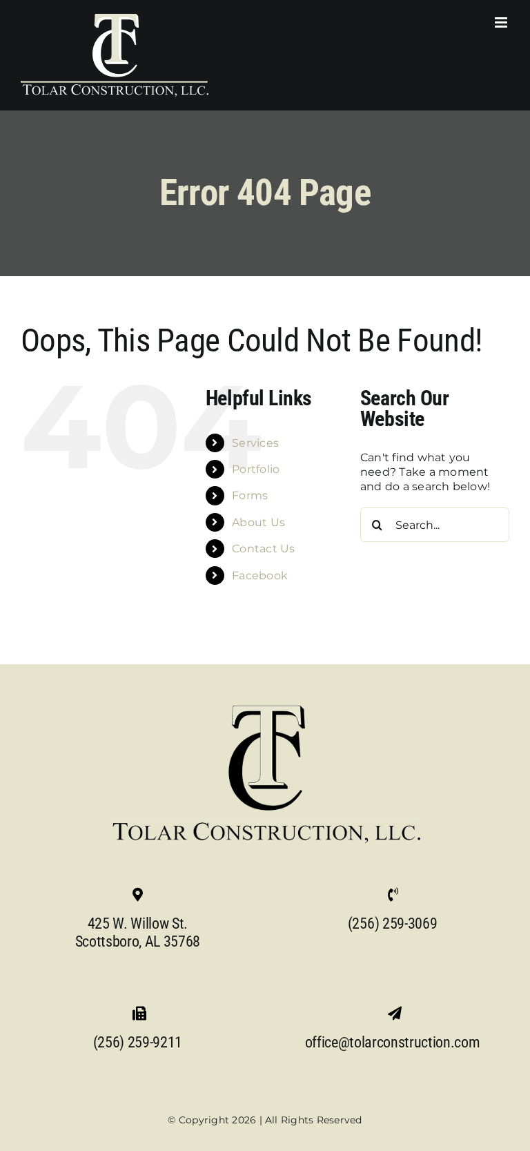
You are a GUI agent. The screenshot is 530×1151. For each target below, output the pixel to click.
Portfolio (255, 469)
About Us (258, 522)
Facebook (260, 575)
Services (255, 442)
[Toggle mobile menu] (502, 22)
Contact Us (263, 548)
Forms (250, 495)
